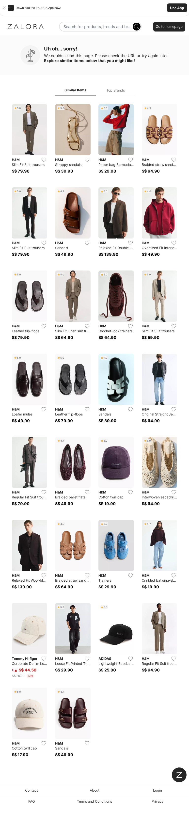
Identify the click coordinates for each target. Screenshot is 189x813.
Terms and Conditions (94, 801)
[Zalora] (25, 26)
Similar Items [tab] (75, 90)
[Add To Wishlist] (43, 159)
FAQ (31, 801)
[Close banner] (4, 7)
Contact (31, 790)
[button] (94, 8)
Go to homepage (169, 26)
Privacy (158, 801)
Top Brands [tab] (115, 90)
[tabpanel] (94, 433)
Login (157, 790)
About (94, 790)
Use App (177, 8)
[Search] (137, 27)
